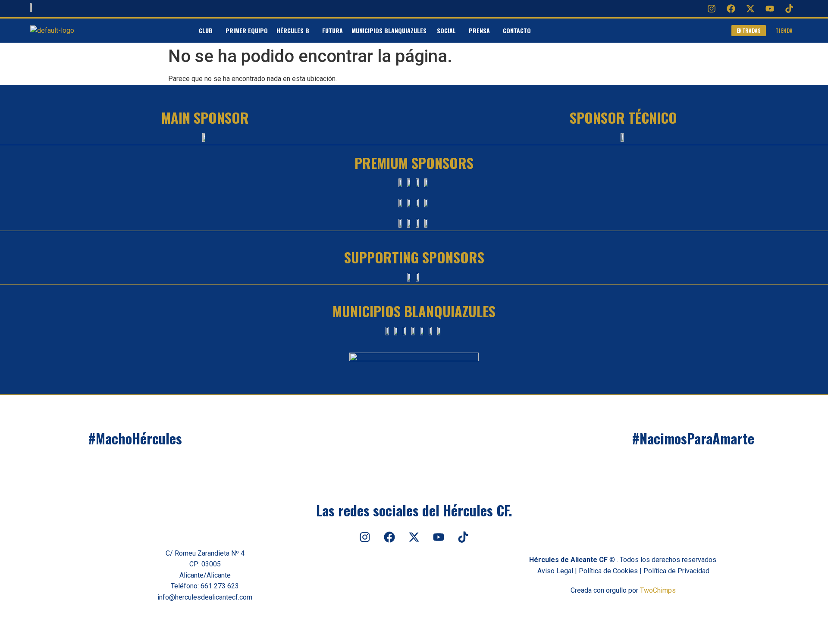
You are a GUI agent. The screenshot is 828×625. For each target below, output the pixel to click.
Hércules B (292, 30)
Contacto (517, 30)
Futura (332, 30)
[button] (207, 30)
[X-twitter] (750, 8)
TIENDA (784, 30)
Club (206, 30)
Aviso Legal (555, 571)
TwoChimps (658, 590)
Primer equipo (247, 30)
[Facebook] (731, 8)
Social (446, 30)
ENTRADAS (749, 30)
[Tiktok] (789, 8)
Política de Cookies (608, 571)
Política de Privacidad (676, 571)
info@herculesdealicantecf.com (204, 597)
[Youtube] (769, 8)
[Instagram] (711, 8)
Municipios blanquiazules (389, 30)
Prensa (479, 30)
